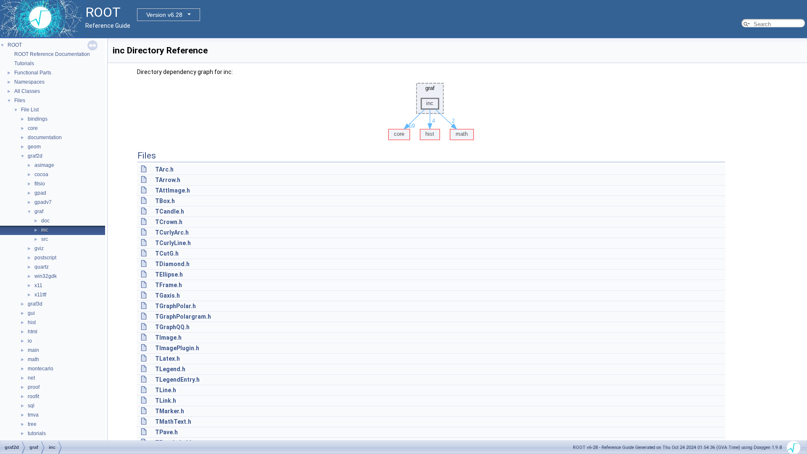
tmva (33, 415)
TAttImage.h (172, 190)
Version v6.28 (164, 14)
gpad (40, 193)
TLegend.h (170, 369)
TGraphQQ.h (172, 327)
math (33, 359)
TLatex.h (167, 358)
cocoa (41, 174)
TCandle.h (169, 211)
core (33, 128)
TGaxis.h (167, 295)
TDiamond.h (172, 264)
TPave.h (166, 432)
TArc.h (164, 169)
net (31, 378)
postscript (45, 258)
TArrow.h (167, 180)
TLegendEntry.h (177, 379)
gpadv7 (43, 202)
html (32, 332)
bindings (37, 119)
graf (38, 211)
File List (30, 110)
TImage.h (168, 337)
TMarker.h (169, 411)
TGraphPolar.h (175, 306)
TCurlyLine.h (173, 243)
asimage (44, 165)
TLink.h (165, 400)
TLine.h (165, 390)
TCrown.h (168, 222)
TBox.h (165, 201)
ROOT (15, 45)
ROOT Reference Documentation (52, 54)
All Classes (27, 91)
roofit (33, 396)
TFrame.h (168, 285)
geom (34, 147)
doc (45, 221)
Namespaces (29, 82)
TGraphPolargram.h (183, 316)
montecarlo (40, 369)
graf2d (35, 156)
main (33, 350)
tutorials (37, 433)
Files (19, 100)
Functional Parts (32, 73)
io (30, 341)
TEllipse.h (169, 274)
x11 (38, 285)
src (44, 239)
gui (31, 313)
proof (34, 387)
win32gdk (45, 276)
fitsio (39, 184)
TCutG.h (167, 253)
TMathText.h (173, 421)
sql (31, 406)
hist (32, 322)
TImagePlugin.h (177, 348)
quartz (41, 267)
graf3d (35, 304)
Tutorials (24, 63)
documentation (45, 137)
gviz (39, 248)
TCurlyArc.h (172, 232)
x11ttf (40, 295)
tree (32, 424)
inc (44, 230)
